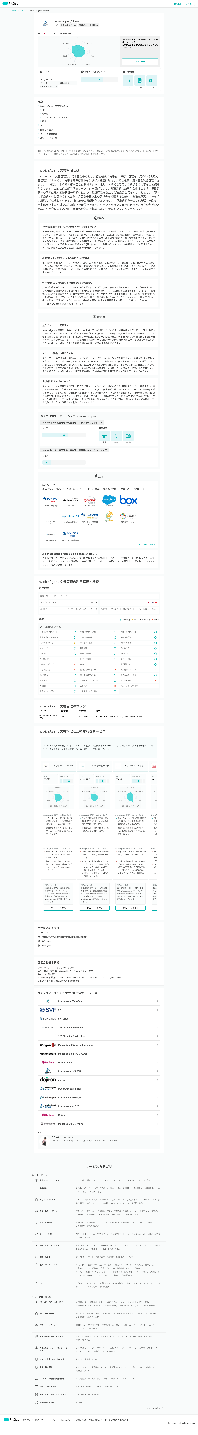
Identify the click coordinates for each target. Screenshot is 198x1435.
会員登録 (177, 4)
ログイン (189, 3)
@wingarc (46, 945)
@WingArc (46, 941)
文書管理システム (68, 25)
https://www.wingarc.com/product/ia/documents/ (64, 937)
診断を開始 (140, 61)
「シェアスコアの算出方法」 (78, 154)
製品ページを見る (58, 908)
